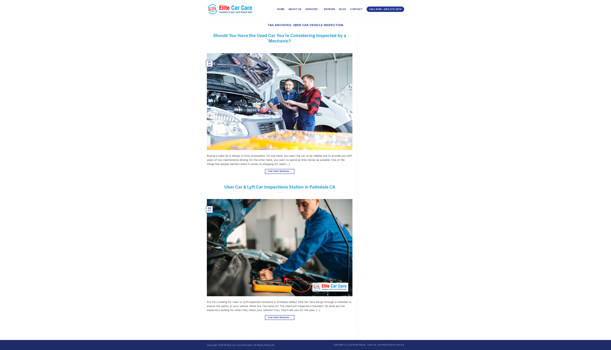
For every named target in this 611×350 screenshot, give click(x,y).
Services (312, 9)
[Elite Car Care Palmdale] (231, 9)
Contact (356, 9)
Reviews (329, 9)
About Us (294, 9)
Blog (342, 9)
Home (280, 9)
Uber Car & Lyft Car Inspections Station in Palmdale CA (279, 187)
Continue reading (280, 171)
